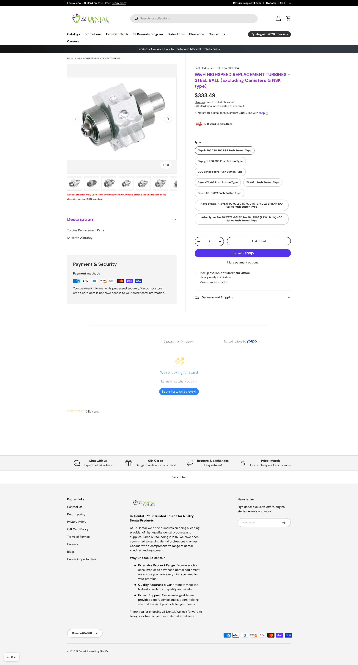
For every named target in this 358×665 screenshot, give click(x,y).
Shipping (200, 102)
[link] (83, 411)
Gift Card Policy (78, 529)
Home (70, 58)
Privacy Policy (76, 522)
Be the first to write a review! (179, 391)
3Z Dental (81, 651)
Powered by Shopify (97, 651)
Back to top (179, 477)
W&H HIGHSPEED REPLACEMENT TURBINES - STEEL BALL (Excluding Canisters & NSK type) (99, 58)
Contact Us (217, 34)
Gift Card (200, 106)
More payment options (242, 262)
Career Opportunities (81, 559)
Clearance (196, 34)
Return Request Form (247, 3)
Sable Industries (204, 68)
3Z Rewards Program (148, 34)
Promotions (93, 34)
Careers (73, 41)
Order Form (176, 34)
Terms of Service (78, 537)
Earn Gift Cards (117, 34)
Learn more (119, 3)
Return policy (76, 514)
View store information (213, 282)
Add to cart (259, 241)
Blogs (71, 552)
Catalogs (73, 34)
